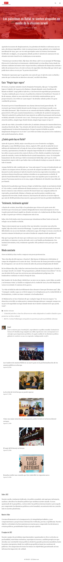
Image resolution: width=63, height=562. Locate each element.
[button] (55, 3)
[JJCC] (6, 3)
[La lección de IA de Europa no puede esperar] (31, 388)
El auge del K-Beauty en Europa (13, 448)
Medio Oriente (9, 311)
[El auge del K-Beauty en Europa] (31, 444)
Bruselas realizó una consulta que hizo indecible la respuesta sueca (26, 475)
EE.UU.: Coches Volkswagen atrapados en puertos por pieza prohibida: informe (31, 319)
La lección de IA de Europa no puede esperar (18, 392)
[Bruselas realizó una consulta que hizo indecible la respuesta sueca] (31, 471)
